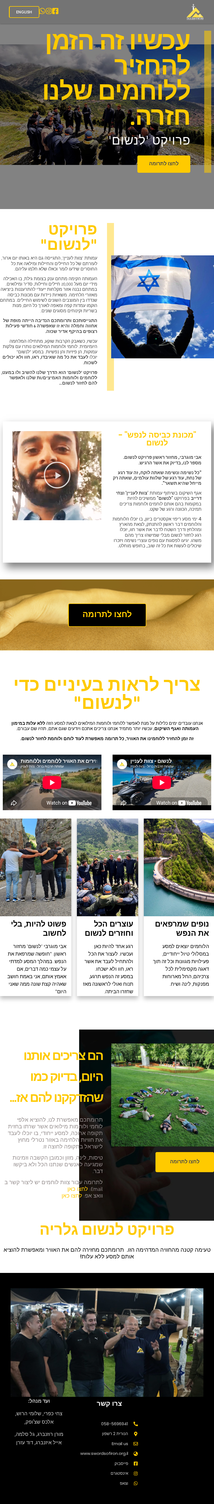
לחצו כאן (77, 1189)
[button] (57, 476)
